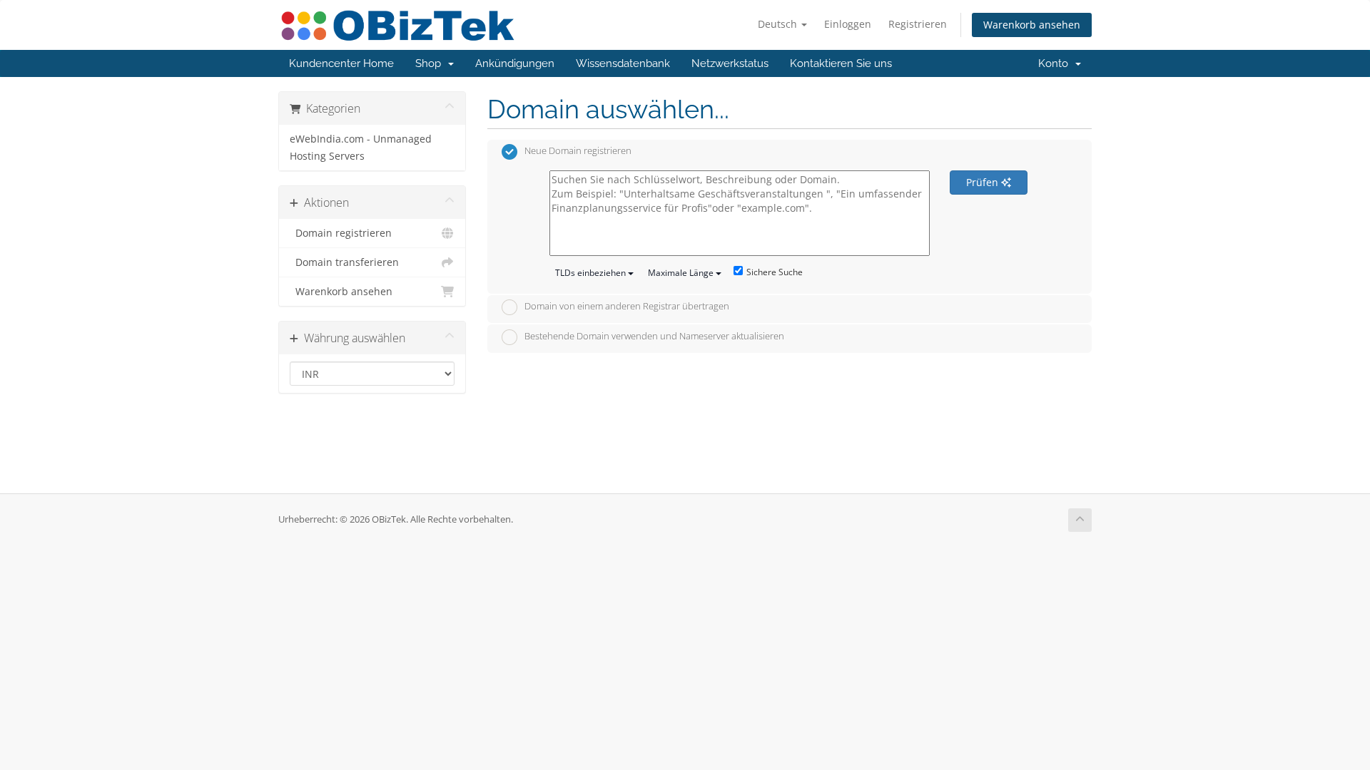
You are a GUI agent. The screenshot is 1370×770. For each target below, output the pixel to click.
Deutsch (779, 24)
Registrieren (917, 24)
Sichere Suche (774, 272)
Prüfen (983, 182)
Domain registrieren (341, 233)
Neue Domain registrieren (577, 151)
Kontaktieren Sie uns (841, 63)
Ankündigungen (514, 63)
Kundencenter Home (341, 63)
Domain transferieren (344, 262)
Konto (1056, 63)
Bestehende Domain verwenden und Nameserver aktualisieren (654, 335)
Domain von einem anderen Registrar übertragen (626, 306)
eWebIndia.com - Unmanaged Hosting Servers (361, 148)
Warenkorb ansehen (1031, 24)
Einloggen (847, 24)
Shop (431, 63)
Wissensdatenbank (623, 63)
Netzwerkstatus (729, 63)
